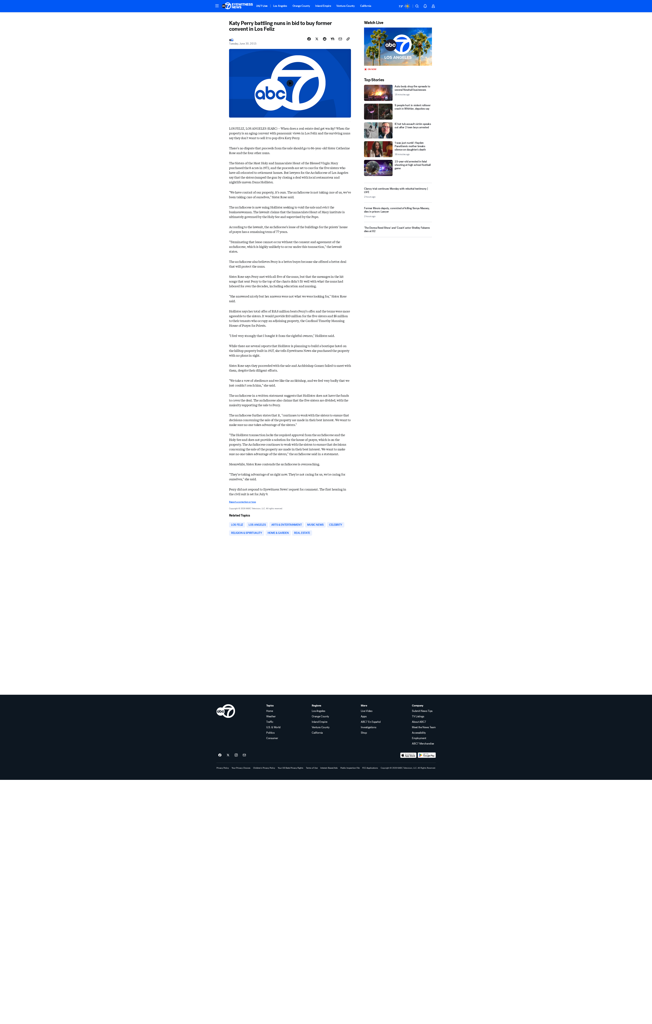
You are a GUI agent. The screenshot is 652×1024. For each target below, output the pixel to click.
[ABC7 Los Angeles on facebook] (219, 755)
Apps (364, 716)
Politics (270, 732)
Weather (271, 716)
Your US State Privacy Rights (290, 768)
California (365, 6)
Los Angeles (280, 6)
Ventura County (345, 6)
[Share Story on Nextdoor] (332, 39)
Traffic (269, 722)
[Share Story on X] (317, 39)
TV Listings (418, 716)
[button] (217, 5)
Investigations (368, 727)
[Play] (398, 47)
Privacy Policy (222, 768)
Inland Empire (323, 6)
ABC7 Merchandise (423, 743)
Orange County (301, 6)
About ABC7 (419, 722)
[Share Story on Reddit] (325, 39)
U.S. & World (273, 727)
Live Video (367, 711)
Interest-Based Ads (329, 768)
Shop (364, 732)
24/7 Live (262, 6)
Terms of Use (312, 768)
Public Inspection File (350, 768)
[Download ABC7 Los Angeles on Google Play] (427, 755)
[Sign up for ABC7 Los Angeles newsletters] (244, 755)
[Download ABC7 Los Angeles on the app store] (408, 755)
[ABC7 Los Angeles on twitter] (228, 755)
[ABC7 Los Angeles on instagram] (236, 755)
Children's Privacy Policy (264, 768)
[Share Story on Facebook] (309, 39)
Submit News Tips (422, 711)
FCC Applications (370, 768)
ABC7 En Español (371, 722)
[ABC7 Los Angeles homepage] (237, 6)
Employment (419, 738)
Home (269, 711)
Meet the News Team (424, 727)
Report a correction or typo (242, 502)
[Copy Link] (348, 39)
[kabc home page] (225, 711)
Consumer (272, 738)
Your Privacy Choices (241, 768)
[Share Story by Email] (340, 39)
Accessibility (419, 732)
